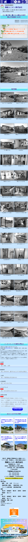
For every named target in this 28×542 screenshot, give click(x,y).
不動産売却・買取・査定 (7, 500)
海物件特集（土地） (18, 485)
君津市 (19, 490)
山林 (11, 483)
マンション (16, 483)
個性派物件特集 (17, 487)
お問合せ (3, 505)
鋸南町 (3, 492)
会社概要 (3, 501)
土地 (7, 483)
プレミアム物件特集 (7, 487)
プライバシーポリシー (6, 503)
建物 (3, 483)
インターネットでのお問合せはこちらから (14, 478)
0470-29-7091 (8, 348)
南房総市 (9, 490)
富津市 (24, 490)
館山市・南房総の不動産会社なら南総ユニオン (14, 458)
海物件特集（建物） (7, 485)
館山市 (3, 490)
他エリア (9, 492)
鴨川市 (14, 490)
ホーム (2, 479)
